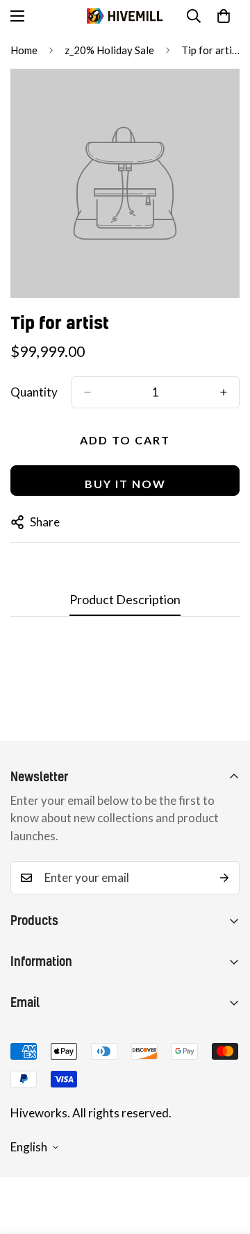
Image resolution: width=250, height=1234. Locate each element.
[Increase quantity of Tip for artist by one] (223, 392)
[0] (224, 16)
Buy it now (125, 483)
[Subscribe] (224, 877)
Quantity (34, 392)
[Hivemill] (125, 16)
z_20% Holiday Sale (109, 50)
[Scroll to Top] (225, 1160)
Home (24, 50)
